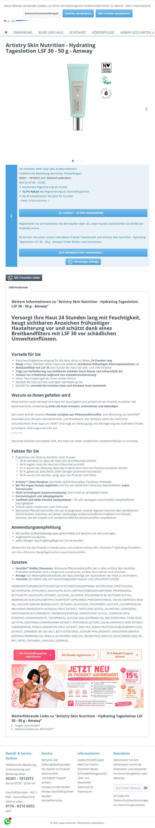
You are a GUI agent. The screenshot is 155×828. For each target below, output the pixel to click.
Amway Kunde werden (56, 787)
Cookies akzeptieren (78, 13)
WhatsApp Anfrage (86, 261)
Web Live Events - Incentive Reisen (89, 767)
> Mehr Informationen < (34, 200)
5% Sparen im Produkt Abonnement (56, 771)
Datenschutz (85, 787)
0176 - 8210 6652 (20, 806)
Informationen (18, 287)
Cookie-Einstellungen (91, 760)
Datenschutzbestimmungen (131, 800)
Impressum (85, 791)
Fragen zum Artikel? (27, 725)
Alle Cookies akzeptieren (114, 13)
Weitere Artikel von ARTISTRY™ (34, 729)
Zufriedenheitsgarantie (92, 773)
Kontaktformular (52, 800)
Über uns (83, 778)
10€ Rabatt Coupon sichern (54, 780)
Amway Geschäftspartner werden (58, 794)
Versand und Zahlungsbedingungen (56, 762)
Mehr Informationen (138, 6)
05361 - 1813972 (20, 778)
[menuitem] (6, 32)
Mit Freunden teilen (26, 277)
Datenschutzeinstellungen (42, 13)
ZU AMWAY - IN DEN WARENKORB (81, 213)
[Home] (6, 32)
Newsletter (84, 782)
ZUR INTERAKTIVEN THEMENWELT (81, 252)
